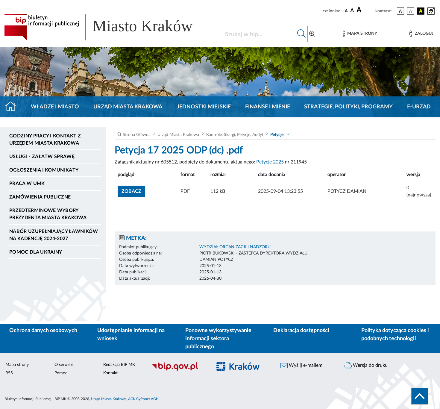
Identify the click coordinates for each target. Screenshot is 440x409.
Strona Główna (137, 135)
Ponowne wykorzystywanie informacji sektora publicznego (218, 338)
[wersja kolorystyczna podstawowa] (400, 11)
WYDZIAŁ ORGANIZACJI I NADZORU (235, 247)
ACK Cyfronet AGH (143, 399)
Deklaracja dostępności (301, 330)
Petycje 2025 (270, 162)
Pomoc (60, 373)
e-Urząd (419, 107)
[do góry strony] (420, 396)
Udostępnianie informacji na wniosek (131, 334)
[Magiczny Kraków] (242, 370)
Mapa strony (17, 365)
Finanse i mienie (267, 107)
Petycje (276, 135)
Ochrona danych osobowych (43, 330)
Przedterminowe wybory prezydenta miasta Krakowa (48, 214)
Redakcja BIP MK (119, 365)
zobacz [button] (133, 191)
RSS (9, 373)
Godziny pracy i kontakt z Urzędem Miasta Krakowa (45, 140)
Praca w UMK (27, 183)
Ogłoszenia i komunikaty (43, 170)
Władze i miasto (55, 107)
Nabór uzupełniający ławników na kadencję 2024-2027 (53, 235)
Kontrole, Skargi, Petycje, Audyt (234, 135)
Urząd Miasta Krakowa (128, 107)
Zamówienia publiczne (40, 197)
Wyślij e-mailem (305, 365)
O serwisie (63, 365)
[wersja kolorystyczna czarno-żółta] (420, 11)
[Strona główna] (13, 107)
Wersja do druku (370, 365)
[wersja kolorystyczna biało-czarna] (410, 11)
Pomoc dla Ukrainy (35, 252)
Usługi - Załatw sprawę (42, 156)
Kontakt (110, 373)
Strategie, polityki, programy (348, 107)
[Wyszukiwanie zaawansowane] (312, 34)
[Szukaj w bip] (301, 34)
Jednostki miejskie (204, 107)
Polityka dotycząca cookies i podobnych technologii (395, 334)
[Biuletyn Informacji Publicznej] (178, 370)
